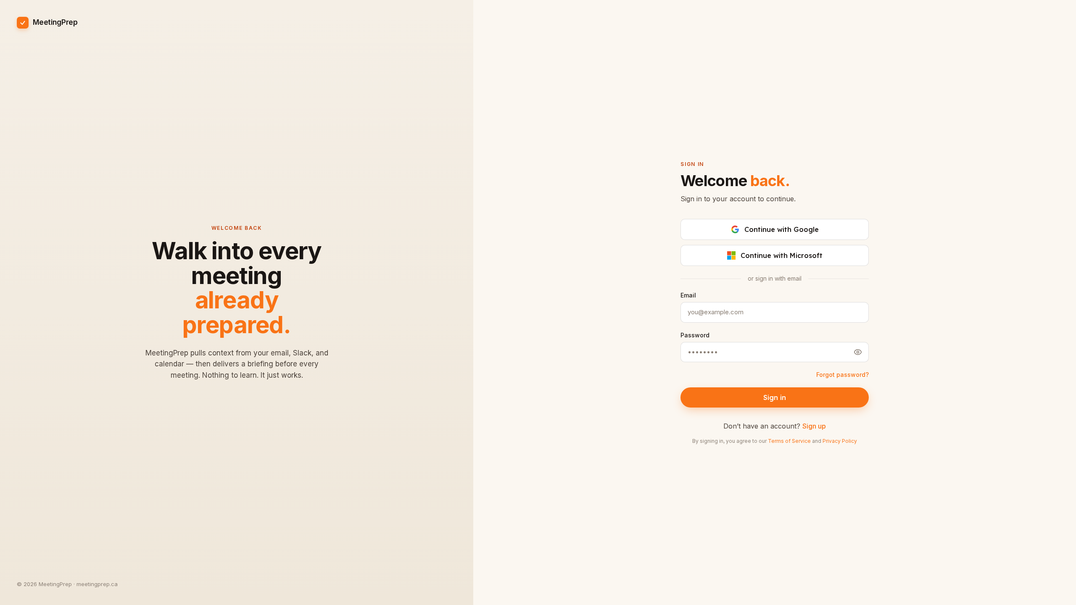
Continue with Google (781, 229)
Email (688, 295)
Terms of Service (789, 441)
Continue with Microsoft (782, 255)
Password (694, 335)
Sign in (774, 397)
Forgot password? (842, 374)
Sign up (814, 426)
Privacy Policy (840, 441)
